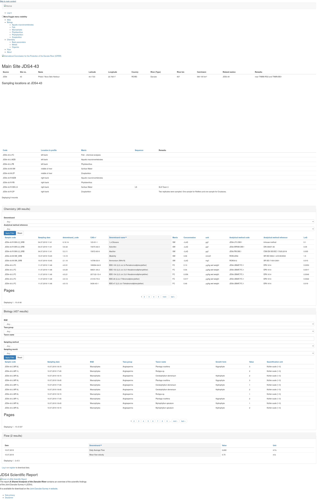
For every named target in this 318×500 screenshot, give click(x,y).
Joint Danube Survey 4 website (43, 488)
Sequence (139, 150)
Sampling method (11, 342)
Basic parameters (19, 42)
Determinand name (117, 237)
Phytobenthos (17, 32)
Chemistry (11, 39)
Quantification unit (275, 362)
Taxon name (9, 334)
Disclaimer (9, 497)
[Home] (8, 6)
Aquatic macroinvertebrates (23, 24)
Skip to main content (8, 1)
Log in (9, 13)
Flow (9, 49)
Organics (15, 47)
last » (173, 296)
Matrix (83, 150)
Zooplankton (17, 37)
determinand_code (71, 237)
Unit (274, 445)
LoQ (305, 237)
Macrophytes (17, 29)
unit (207, 237)
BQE (6, 320)
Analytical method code (239, 237)
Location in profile (49, 150)
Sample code (10, 237)
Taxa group (8, 327)
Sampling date (44, 237)
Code (5, 150)
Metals (14, 44)
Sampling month (11, 349)
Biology (10, 22)
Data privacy (10, 495)
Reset (20, 233)
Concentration (190, 237)
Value (251, 362)
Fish (13, 27)
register (12, 467)
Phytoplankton (17, 34)
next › (165, 296)
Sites (9, 19)
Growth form (221, 362)
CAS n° (93, 237)
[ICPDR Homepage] (31, 55)
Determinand (9, 217)
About (9, 52)
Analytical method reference (16, 225)
